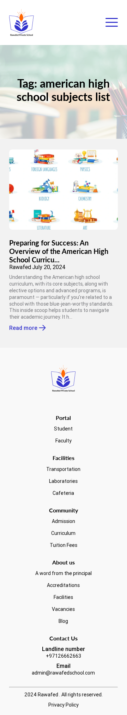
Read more (23, 328)
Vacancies (63, 609)
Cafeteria (63, 493)
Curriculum (63, 533)
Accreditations (63, 585)
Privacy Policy (63, 705)
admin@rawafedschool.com (63, 673)
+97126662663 (63, 656)
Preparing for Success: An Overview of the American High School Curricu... (58, 251)
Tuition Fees (63, 545)
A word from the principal (63, 573)
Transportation (63, 469)
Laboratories (63, 481)
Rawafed (20, 267)
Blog (63, 621)
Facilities (63, 597)
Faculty (63, 440)
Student (63, 429)
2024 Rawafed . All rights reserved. (63, 694)
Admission (63, 521)
